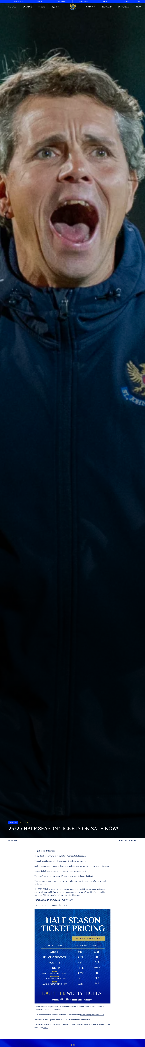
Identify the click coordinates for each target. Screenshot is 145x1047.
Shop (138, 7)
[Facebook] (126, 840)
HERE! (45, 1028)
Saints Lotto (61, 1)
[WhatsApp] (135, 840)
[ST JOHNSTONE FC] (73, 7)
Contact (126, 1)
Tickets (41, 7)
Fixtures (12, 7)
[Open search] (139, 1)
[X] (129, 840)
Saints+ (105, 1)
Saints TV (39, 1)
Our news (27, 7)
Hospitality (107, 7)
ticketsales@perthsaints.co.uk (92, 1015)
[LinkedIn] (132, 840)
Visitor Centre (83, 1)
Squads (55, 7)
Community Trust (18, 1)
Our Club (90, 7)
